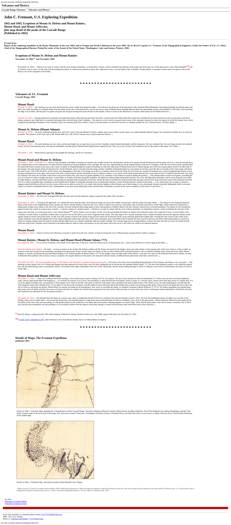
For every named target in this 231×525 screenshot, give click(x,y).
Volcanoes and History (19, 519)
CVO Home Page (36, 519)
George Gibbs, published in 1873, (32, 320)
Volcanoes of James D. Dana (16, 504)
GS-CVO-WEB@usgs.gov (51, 514)
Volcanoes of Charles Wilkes (16, 501)
